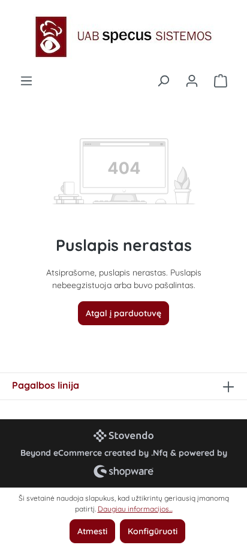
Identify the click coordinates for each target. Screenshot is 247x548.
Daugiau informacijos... (135, 508)
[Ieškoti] (163, 81)
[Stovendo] (123, 435)
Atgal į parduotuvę (123, 313)
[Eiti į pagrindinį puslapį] (123, 36)
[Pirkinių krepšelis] (220, 81)
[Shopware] (123, 471)
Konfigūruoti (152, 531)
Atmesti (92, 531)
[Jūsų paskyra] (191, 81)
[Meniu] (26, 81)
